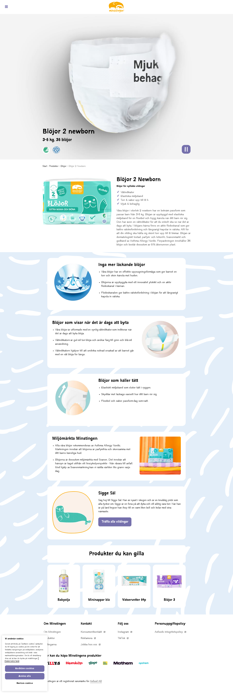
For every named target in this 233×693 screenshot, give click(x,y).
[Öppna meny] (7, 7)
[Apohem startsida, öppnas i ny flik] (144, 663)
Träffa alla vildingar (115, 522)
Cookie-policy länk (12, 661)
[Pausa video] (186, 149)
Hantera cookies (25, 683)
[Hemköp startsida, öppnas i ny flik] (74, 663)
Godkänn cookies (24, 669)
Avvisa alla (25, 676)
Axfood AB (96, 681)
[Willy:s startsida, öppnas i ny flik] (52, 663)
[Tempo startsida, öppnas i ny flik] (92, 663)
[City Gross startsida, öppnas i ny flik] (105, 663)
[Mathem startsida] (123, 663)
